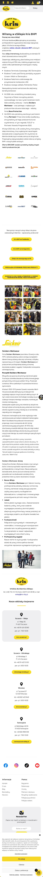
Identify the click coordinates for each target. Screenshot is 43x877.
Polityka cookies (14, 875)
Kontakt (4, 783)
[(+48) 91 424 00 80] (8, 2)
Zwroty (24, 789)
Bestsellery (6, 792)
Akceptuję (21, 859)
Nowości (5, 795)
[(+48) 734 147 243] (3, 2)
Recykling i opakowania (29, 795)
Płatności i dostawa (28, 792)
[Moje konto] (33, 3)
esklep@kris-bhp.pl (21, 594)
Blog (3, 789)
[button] (40, 835)
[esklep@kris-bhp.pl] (12, 2)
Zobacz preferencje (21, 870)
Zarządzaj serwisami (21, 854)
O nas (4, 786)
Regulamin (25, 783)
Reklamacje (25, 786)
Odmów (21, 865)
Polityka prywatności (26, 875)
